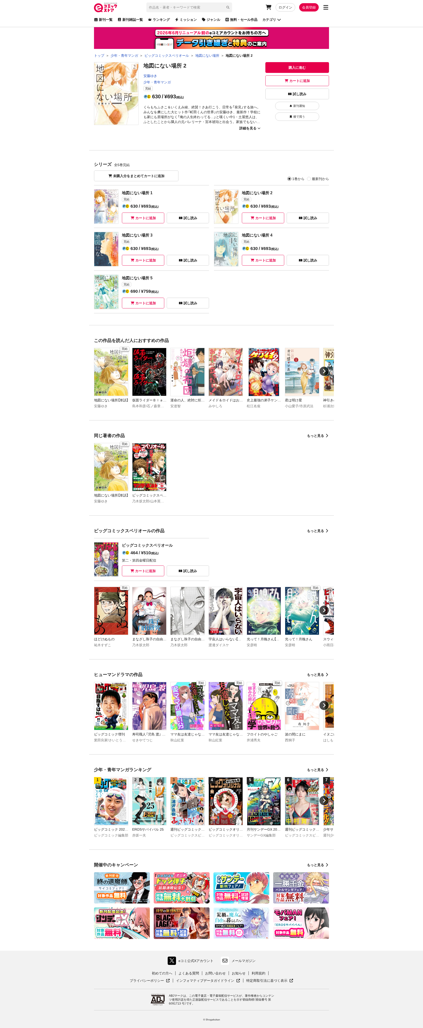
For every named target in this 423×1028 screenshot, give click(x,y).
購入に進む (297, 67)
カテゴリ (269, 20)
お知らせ (239, 973)
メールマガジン (244, 961)
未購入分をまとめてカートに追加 (138, 176)
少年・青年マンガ (157, 82)
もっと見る (315, 436)
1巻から (298, 179)
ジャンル (213, 20)
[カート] (268, 7)
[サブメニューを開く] (326, 7)
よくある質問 (188, 973)
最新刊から (320, 179)
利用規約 (258, 973)
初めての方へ (162, 973)
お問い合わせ (215, 973)
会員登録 (309, 7)
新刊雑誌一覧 (132, 20)
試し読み (299, 94)
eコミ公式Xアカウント (192, 962)
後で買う (299, 116)
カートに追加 (299, 81)
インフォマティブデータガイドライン (205, 981)
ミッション (188, 20)
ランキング (161, 20)
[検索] (228, 7)
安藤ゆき (150, 76)
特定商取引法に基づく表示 (269, 981)
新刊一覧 (106, 20)
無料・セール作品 (244, 20)
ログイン (285, 7)
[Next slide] (324, 371)
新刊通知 (299, 106)
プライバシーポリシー (150, 981)
